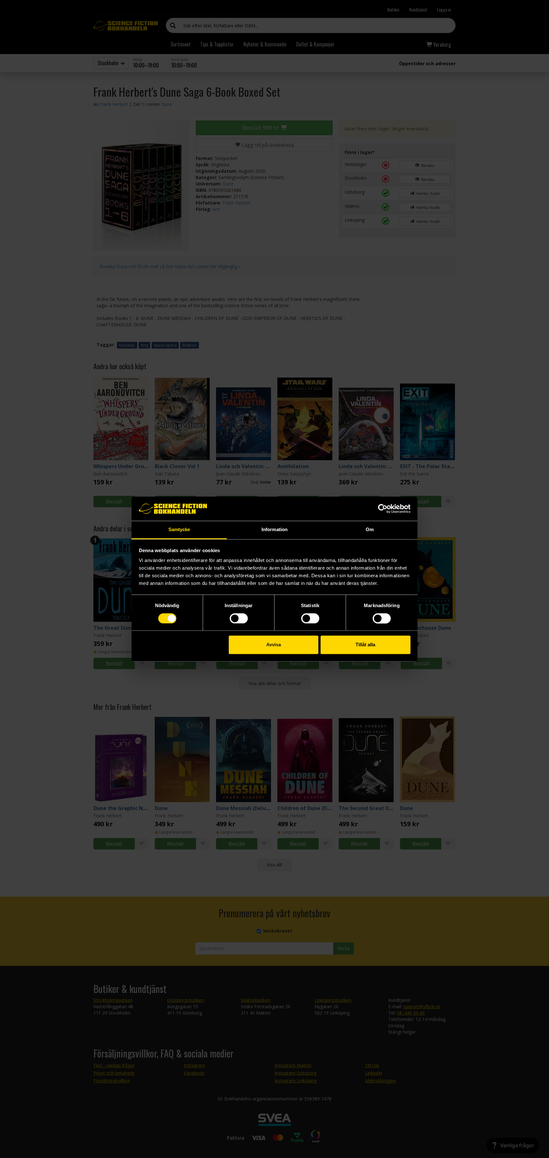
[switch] (239, 618)
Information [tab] (274, 529)
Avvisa (273, 645)
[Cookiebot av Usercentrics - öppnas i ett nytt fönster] (382, 508)
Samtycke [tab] (179, 529)
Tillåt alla (365, 645)
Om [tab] (370, 529)
